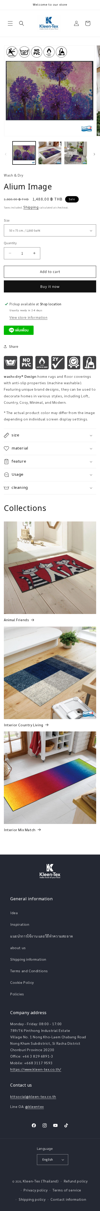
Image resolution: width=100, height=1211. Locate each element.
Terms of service (67, 1190)
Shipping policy (32, 1199)
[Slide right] (94, 154)
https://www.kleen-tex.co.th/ (35, 1069)
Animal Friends (16, 619)
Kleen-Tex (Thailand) (41, 1181)
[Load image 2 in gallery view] (49, 152)
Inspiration (19, 924)
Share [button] (13, 346)
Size (7, 220)
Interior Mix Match (20, 829)
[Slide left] (5, 154)
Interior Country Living (23, 724)
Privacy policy (35, 1190)
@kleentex (34, 1106)
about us (18, 947)
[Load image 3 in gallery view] (75, 152)
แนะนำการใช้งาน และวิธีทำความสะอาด (41, 936)
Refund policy (76, 1181)
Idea (14, 912)
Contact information (68, 1199)
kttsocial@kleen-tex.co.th (33, 1096)
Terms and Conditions (29, 970)
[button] (10, 23)
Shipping (31, 207)
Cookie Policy (22, 982)
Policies (17, 994)
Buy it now (50, 286)
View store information (28, 317)
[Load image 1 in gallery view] (24, 152)
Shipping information (28, 959)
